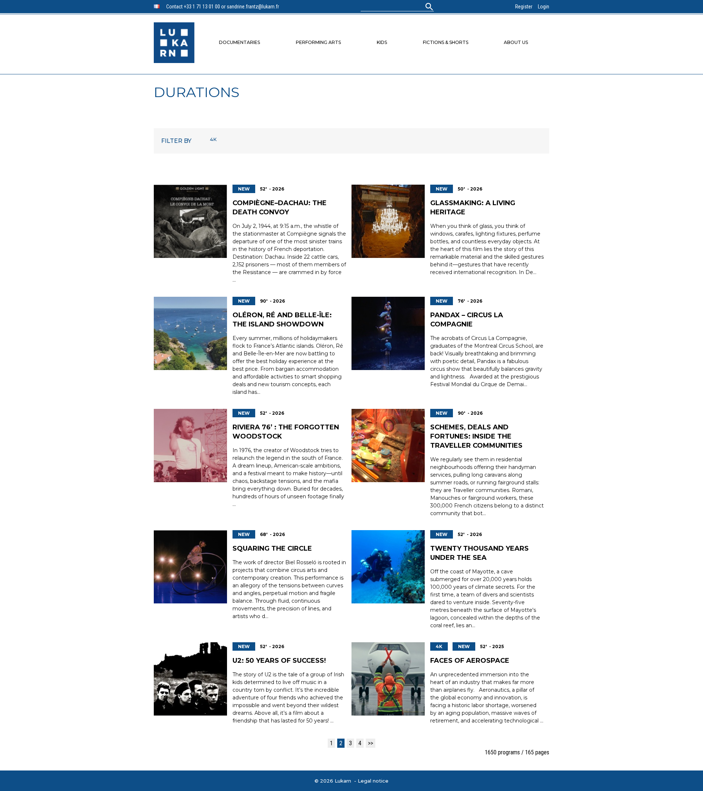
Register (523, 7)
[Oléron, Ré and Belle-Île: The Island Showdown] (190, 333)
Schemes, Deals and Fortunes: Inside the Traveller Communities (476, 436)
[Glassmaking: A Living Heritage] (388, 221)
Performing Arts (318, 42)
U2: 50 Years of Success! (279, 661)
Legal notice (373, 781)
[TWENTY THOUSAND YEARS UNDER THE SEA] (388, 566)
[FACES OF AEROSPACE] (388, 679)
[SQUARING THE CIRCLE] (190, 566)
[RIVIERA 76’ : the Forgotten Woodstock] (190, 445)
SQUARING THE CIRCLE (272, 548)
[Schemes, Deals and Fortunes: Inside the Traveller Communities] (388, 445)
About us (516, 42)
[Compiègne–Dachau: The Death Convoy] (190, 221)
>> (370, 743)
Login (543, 7)
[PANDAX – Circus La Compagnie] (388, 333)
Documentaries (239, 42)
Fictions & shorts (445, 42)
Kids (382, 42)
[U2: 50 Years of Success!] (190, 679)
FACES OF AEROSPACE (469, 661)
